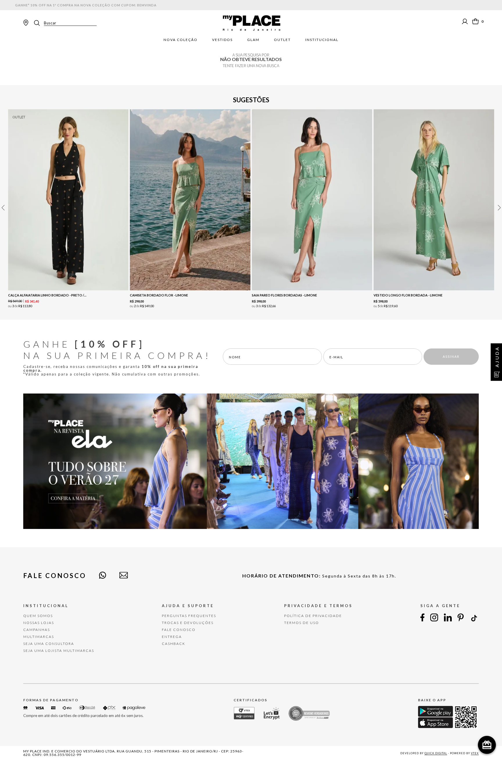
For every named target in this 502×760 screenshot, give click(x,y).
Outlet (282, 40)
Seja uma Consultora (48, 643)
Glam (253, 40)
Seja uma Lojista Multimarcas (58, 650)
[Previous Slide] (3, 207)
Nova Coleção (181, 40)
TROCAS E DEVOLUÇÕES (188, 622)
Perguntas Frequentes (189, 616)
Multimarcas (38, 636)
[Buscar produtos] (38, 23)
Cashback (173, 643)
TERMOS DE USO (301, 622)
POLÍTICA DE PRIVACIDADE (313, 616)
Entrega (172, 636)
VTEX (475, 753)
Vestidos (222, 40)
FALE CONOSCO (179, 629)
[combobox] (65, 23)
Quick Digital (435, 753)
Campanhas (36, 629)
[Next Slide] (499, 207)
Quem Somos (38, 616)
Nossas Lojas (38, 622)
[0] (475, 21)
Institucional (321, 40)
